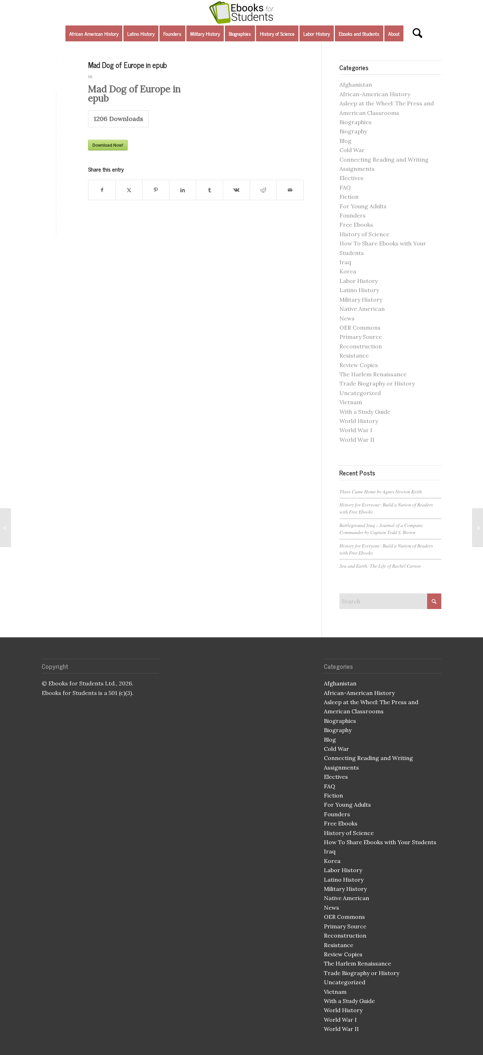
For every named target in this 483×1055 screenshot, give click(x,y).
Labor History (358, 280)
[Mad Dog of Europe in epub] (56, 76)
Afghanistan (355, 84)
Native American (362, 308)
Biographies (355, 122)
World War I (355, 430)
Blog (345, 140)
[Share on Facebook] (101, 190)
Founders (352, 215)
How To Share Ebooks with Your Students (380, 842)
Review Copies (358, 365)
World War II (356, 439)
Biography (353, 131)
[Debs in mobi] (5, 527)
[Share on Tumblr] (209, 190)
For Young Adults (362, 206)
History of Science (364, 234)
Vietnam (350, 402)
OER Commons (359, 327)
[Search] (415, 33)
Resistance (354, 355)
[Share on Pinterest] (155, 190)
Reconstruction (360, 346)
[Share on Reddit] (263, 190)
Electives (351, 177)
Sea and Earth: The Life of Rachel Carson (380, 565)
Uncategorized (360, 392)
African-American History (374, 94)
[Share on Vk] (236, 190)
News (347, 318)
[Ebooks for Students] (241, 12)
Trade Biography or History (377, 383)
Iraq (345, 262)
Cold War (352, 149)
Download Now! (107, 145)
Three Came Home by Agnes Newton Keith (380, 491)
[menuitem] (94, 33)
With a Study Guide (364, 411)
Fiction (349, 196)
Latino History (359, 290)
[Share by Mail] (290, 190)
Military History (360, 299)
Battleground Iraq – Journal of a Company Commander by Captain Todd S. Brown (381, 528)
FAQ (345, 187)
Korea (347, 271)
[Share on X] (129, 190)
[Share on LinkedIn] (182, 190)
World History (358, 420)
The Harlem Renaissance (373, 374)
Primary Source (360, 336)
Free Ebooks (356, 224)
